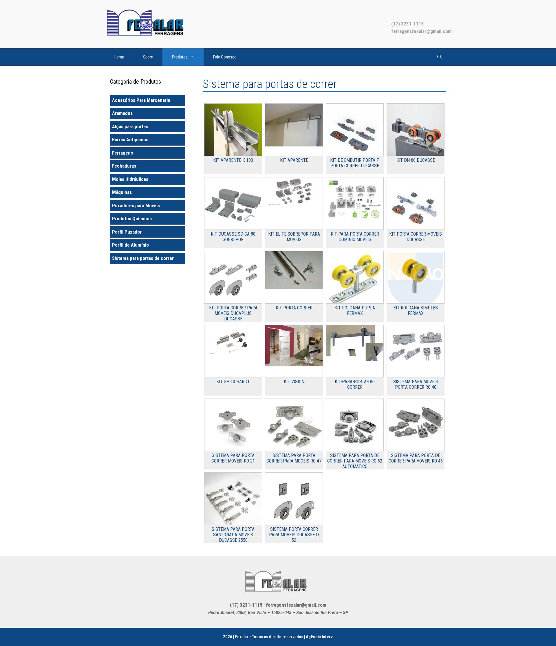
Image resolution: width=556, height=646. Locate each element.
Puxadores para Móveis (136, 205)
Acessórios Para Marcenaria (141, 100)
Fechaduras (124, 166)
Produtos (180, 57)
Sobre (148, 57)
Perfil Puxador (127, 232)
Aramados (122, 113)
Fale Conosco (225, 57)
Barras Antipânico (130, 139)
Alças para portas (130, 126)
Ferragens (122, 153)
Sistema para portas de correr (143, 258)
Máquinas (122, 192)
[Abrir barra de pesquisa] (439, 57)
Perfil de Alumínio (130, 245)
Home (119, 57)
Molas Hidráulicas (130, 179)
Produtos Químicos (132, 218)
